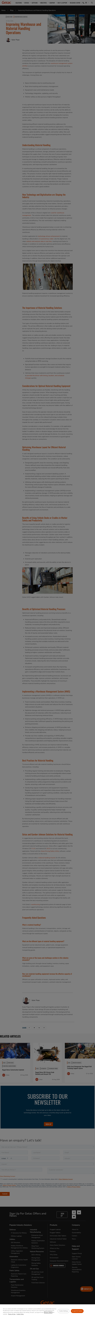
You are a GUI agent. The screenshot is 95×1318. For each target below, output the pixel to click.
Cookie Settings (63, 1311)
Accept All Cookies (77, 1311)
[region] (47, 1311)
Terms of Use (12, 1314)
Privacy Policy (48, 1312)
